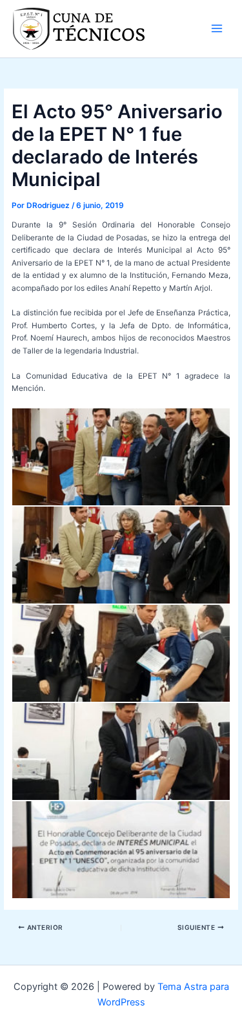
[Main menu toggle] (217, 28)
